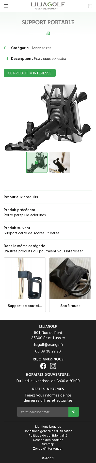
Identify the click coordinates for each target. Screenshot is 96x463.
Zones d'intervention (48, 448)
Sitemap (48, 444)
